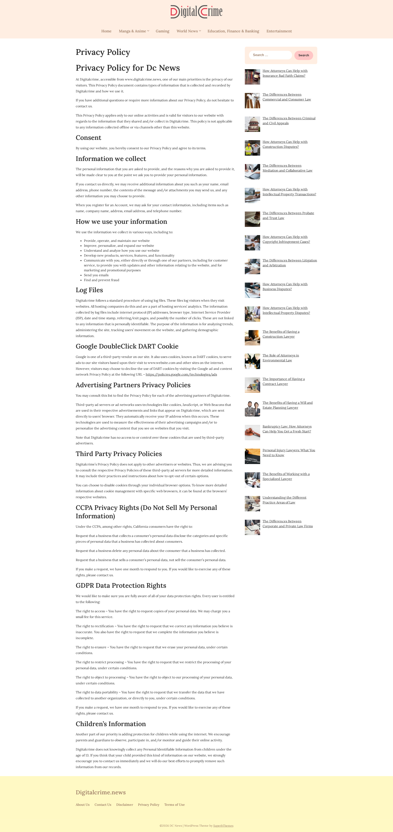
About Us (83, 805)
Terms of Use (174, 805)
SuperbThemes (223, 825)
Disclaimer (124, 805)
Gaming (162, 31)
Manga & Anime (132, 31)
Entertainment (279, 31)
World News (187, 31)
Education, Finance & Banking (233, 31)
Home (106, 31)
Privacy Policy (148, 805)
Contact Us (103, 805)
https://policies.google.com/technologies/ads (181, 374)
